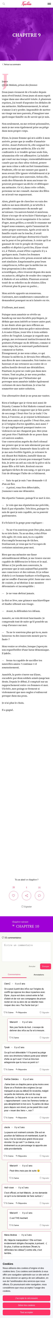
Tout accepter (26, 1312)
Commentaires (14, 974)
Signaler (28, 906)
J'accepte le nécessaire (26, 1298)
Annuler (32, 966)
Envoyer (45, 966)
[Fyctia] (26, 3)
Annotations (39, 975)
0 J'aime (9, 1013)
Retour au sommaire (12, 64)
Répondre (22, 1013)
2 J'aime (15, 1178)
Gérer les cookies (26, 1305)
